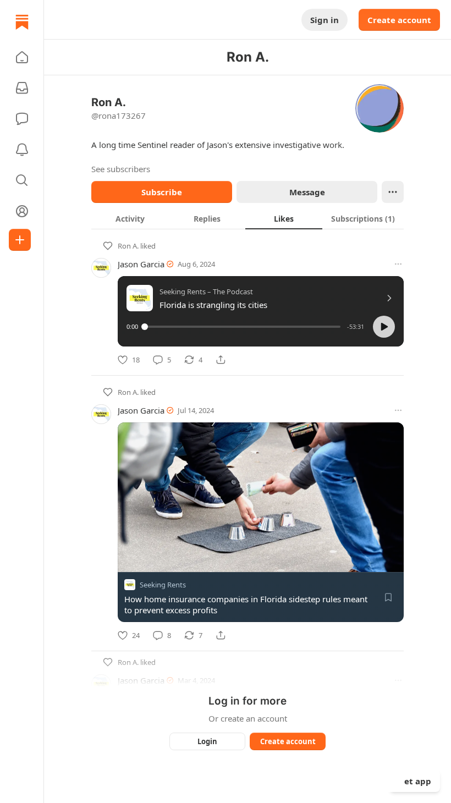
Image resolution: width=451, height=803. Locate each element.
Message (307, 191)
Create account (399, 19)
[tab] (129, 218)
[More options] (398, 264)
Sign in (324, 19)
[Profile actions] (393, 192)
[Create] (20, 240)
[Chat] (22, 119)
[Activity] (22, 149)
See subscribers (120, 168)
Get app (414, 781)
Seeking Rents (163, 585)
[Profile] (22, 211)
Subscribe (161, 191)
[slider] (242, 326)
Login (207, 741)
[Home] (22, 22)
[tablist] (247, 218)
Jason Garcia (141, 264)
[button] (22, 57)
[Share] (220, 360)
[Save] (388, 597)
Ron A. (128, 246)
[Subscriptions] (22, 88)
